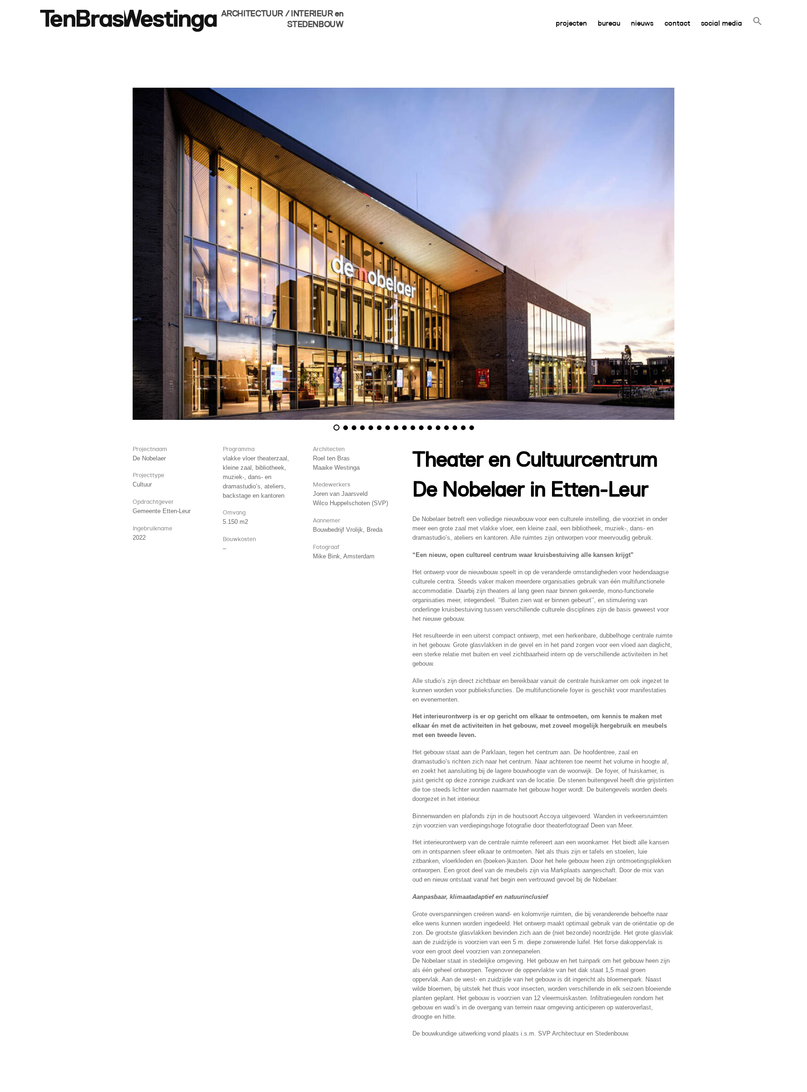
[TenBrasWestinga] (128, 31)
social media (721, 23)
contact (677, 23)
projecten (571, 23)
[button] (757, 16)
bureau (609, 23)
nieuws (642, 23)
